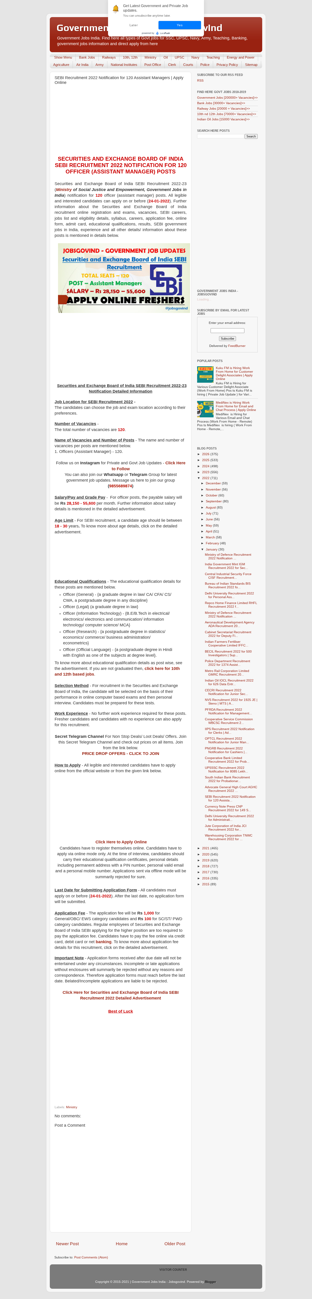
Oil (166, 57)
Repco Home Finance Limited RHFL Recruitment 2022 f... (231, 604)
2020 (206, 854)
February (213, 543)
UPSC (179, 57)
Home (122, 1243)
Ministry (150, 57)
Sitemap (251, 65)
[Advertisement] (121, 121)
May (209, 525)
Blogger (210, 1282)
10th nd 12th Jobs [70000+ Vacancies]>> (226, 114)
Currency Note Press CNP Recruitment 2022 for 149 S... (228, 808)
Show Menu (63, 57)
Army (99, 65)
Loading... (204, 299)
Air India (82, 65)
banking (103, 942)
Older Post (174, 1243)
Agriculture (61, 65)
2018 (206, 866)
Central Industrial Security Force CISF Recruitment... (228, 575)
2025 (206, 460)
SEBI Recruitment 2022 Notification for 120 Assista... (230, 798)
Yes (179, 25)
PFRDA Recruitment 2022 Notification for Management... (228, 711)
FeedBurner (237, 346)
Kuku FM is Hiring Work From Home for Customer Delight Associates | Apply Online (234, 373)
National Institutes (124, 65)
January (212, 549)
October (212, 495)
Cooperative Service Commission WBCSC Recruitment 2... (229, 721)
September (214, 501)
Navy (195, 57)
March (211, 537)
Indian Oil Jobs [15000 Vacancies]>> (223, 119)
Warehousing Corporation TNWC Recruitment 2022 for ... (228, 837)
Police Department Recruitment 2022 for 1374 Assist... (227, 662)
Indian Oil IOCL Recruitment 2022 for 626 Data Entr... (229, 682)
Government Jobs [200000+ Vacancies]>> (227, 97)
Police (204, 65)
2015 (206, 884)
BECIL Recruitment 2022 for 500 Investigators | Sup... (228, 653)
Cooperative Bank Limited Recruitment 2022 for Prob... (227, 759)
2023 (206, 472)
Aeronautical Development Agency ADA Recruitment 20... (229, 624)
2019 (206, 860)
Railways (109, 57)
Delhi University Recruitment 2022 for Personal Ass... (229, 595)
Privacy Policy (227, 65)
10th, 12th (130, 57)
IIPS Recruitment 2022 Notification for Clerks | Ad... (229, 730)
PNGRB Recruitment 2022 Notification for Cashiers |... (226, 750)
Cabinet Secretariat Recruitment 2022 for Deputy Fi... (228, 634)
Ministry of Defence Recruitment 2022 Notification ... (228, 556)
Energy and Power (240, 57)
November (214, 489)
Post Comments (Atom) (91, 1257)
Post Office (152, 65)
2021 (206, 848)
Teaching (213, 57)
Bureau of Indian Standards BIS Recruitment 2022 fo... (228, 585)
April (209, 531)
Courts (188, 65)
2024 (206, 466)
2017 (206, 872)
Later (134, 25)
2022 (206, 478)
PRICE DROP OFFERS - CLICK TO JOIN (120, 753)
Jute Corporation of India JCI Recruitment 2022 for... (225, 827)
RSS (200, 80)
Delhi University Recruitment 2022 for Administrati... (229, 817)
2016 (206, 878)
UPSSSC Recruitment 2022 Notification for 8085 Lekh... (226, 769)
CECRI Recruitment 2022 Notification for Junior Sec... (226, 692)
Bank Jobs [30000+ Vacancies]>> (221, 103)
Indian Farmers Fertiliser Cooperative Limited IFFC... (226, 643)
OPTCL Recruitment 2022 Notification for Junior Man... (227, 740)
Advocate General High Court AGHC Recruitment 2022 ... (231, 789)
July (209, 513)
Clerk (172, 65)
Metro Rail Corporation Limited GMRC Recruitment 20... (227, 672)
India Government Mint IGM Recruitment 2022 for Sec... (226, 566)
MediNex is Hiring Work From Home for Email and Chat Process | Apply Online (236, 406)
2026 (206, 454)
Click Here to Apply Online (121, 842)
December (214, 483)
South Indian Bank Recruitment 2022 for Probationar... (227, 779)
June (210, 519)
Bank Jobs (87, 57)
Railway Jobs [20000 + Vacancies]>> (223, 108)
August (211, 507)
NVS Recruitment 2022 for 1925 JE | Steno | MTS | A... (231, 701)
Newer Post (67, 1243)
